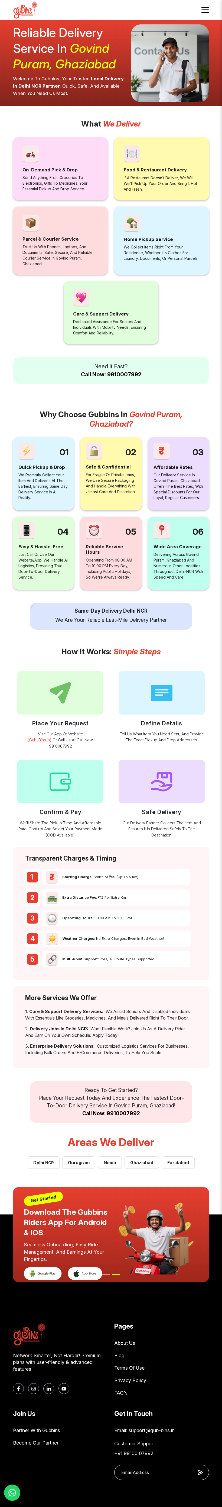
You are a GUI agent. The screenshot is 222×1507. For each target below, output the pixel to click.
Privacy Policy (130, 1380)
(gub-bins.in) (39, 739)
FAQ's (121, 1393)
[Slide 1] (106, 1275)
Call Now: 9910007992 (111, 374)
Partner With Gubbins (36, 1430)
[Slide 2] (116, 1275)
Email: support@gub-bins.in (144, 1430)
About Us (124, 1343)
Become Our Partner (35, 1443)
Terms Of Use (129, 1368)
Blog (119, 1355)
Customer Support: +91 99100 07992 (135, 1448)
